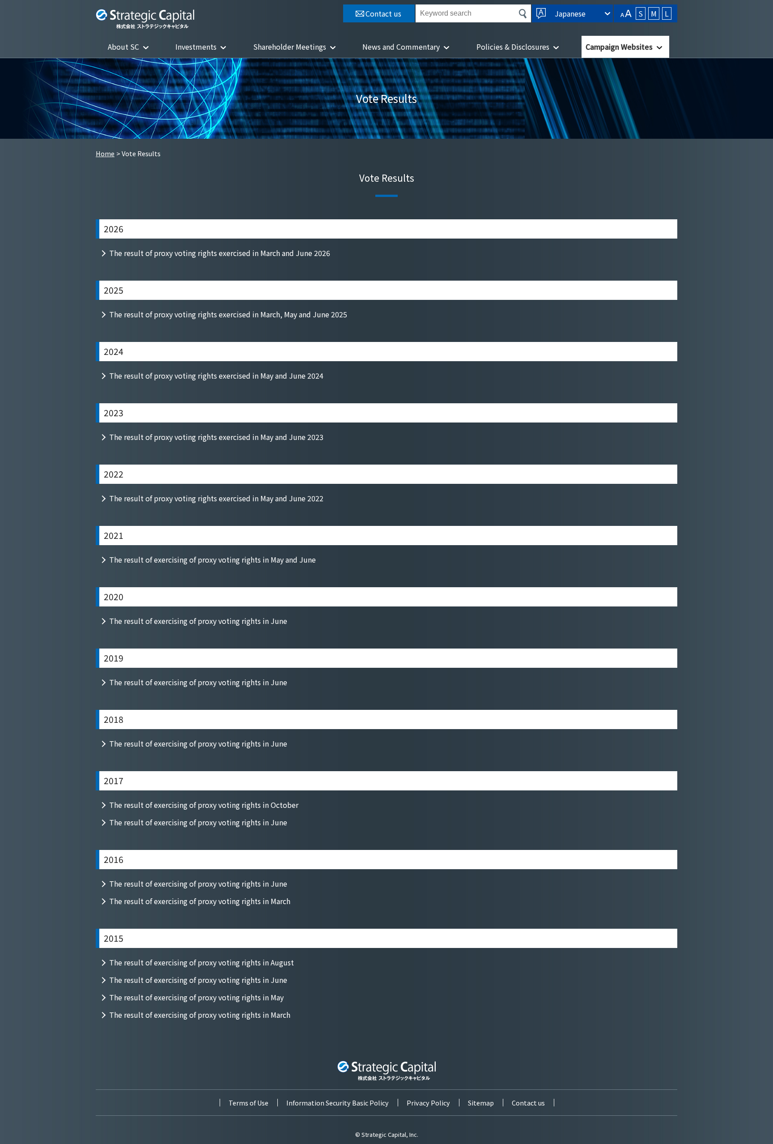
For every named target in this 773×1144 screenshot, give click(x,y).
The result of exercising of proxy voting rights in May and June (212, 559)
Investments (196, 46)
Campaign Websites (619, 46)
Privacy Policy (428, 1102)
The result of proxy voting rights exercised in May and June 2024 (216, 375)
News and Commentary (401, 46)
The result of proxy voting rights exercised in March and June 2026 (219, 253)
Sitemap (481, 1102)
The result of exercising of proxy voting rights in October (203, 804)
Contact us (528, 1102)
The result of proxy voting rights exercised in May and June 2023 (216, 436)
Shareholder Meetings (289, 46)
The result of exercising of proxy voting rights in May (196, 997)
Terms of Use (248, 1102)
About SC (123, 46)
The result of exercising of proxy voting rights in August (201, 962)
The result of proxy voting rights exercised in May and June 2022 (216, 498)
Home (105, 153)
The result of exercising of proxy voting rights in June (198, 620)
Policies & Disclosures (512, 46)
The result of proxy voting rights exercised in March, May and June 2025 (228, 314)
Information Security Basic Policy (337, 1102)
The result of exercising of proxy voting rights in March (199, 901)
